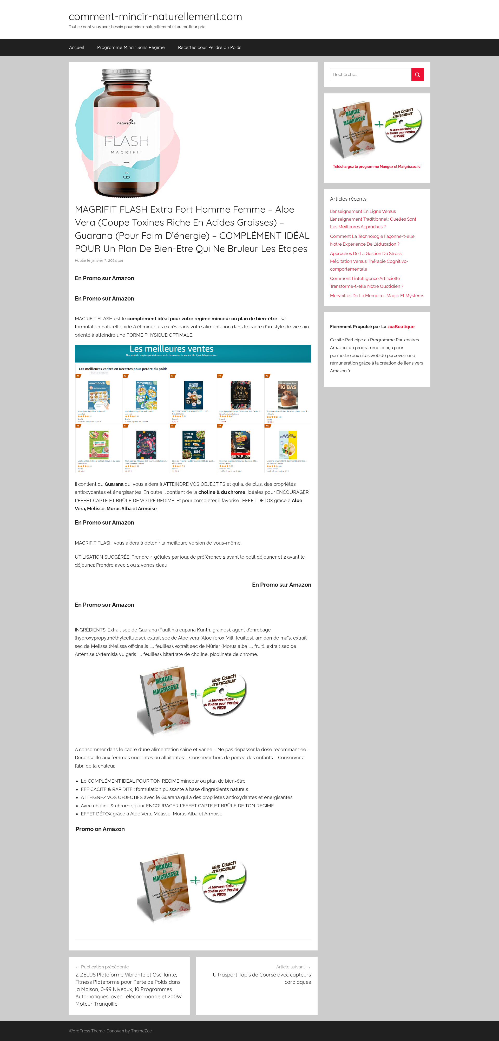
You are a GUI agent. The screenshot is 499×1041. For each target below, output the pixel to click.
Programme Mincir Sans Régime (131, 47)
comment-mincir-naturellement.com (155, 16)
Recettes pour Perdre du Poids (209, 47)
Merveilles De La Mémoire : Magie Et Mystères (377, 295)
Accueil (76, 47)
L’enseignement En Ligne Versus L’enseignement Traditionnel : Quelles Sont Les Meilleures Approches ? (373, 219)
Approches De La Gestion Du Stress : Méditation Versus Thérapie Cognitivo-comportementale (369, 261)
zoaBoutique (401, 326)
